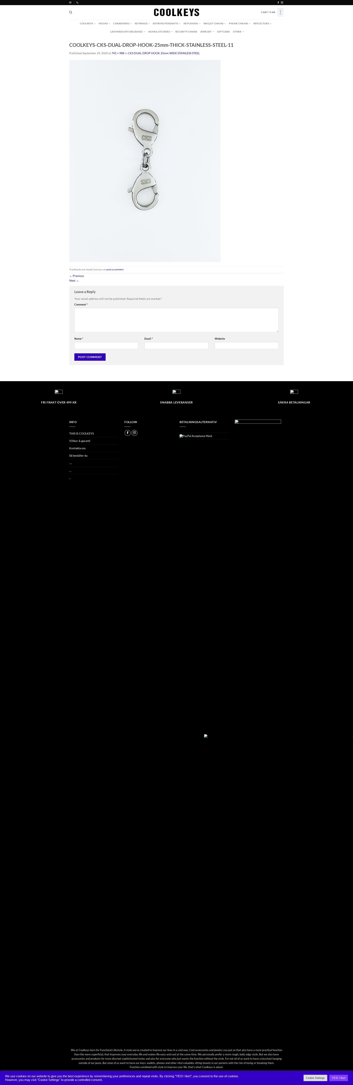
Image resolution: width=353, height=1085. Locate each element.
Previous (76, 275)
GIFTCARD (223, 31)
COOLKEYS (86, 23)
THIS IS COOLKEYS (81, 433)
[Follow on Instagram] (282, 2)
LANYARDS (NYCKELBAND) (126, 31)
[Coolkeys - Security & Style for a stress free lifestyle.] (176, 12)
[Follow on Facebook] (278, 2)
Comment (81, 304)
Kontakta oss (77, 448)
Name (78, 338)
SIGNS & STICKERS (159, 31)
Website (220, 338)
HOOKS (103, 23)
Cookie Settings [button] (315, 1077)
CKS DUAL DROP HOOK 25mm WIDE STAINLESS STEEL (164, 53)
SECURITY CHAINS (186, 31)
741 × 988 (118, 53)
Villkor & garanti (79, 441)
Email (148, 338)
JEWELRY (206, 31)
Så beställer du (78, 455)
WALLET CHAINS (213, 23)
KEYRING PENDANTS (165, 23)
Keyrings (141, 23)
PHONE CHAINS (238, 23)
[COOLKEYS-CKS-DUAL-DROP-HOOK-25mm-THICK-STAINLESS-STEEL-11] (145, 160)
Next (74, 280)
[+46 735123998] (77, 2)
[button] (272, 12)
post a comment (114, 269)
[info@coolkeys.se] (70, 2)
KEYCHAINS (191, 23)
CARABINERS (121, 23)
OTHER (237, 31)
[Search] (70, 12)
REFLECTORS (261, 23)
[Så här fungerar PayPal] (196, 435)
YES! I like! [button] (338, 1077)
